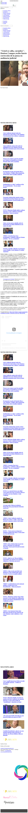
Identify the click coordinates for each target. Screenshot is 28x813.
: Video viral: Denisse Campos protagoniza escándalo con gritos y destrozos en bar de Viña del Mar (14, 312)
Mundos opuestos (6, 13)
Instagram (5, 22)
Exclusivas (5, 11)
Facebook (5, 21)
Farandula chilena (6, 10)
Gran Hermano (6, 15)
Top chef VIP (6, 17)
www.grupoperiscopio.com (6, 751)
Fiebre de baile (6, 18)
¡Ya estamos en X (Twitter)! (9, 279)
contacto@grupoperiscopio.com (7, 748)
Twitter (4, 23)
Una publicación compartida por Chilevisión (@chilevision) (14, 347)
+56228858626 (8, 750)
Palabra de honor (6, 16)
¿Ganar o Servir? (6, 14)
